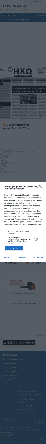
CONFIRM (14, 248)
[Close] (41, 187)
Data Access (23, 257)
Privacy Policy (37, 257)
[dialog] (23, 222)
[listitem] (23, 232)
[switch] (36, 239)
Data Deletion (8, 257)
